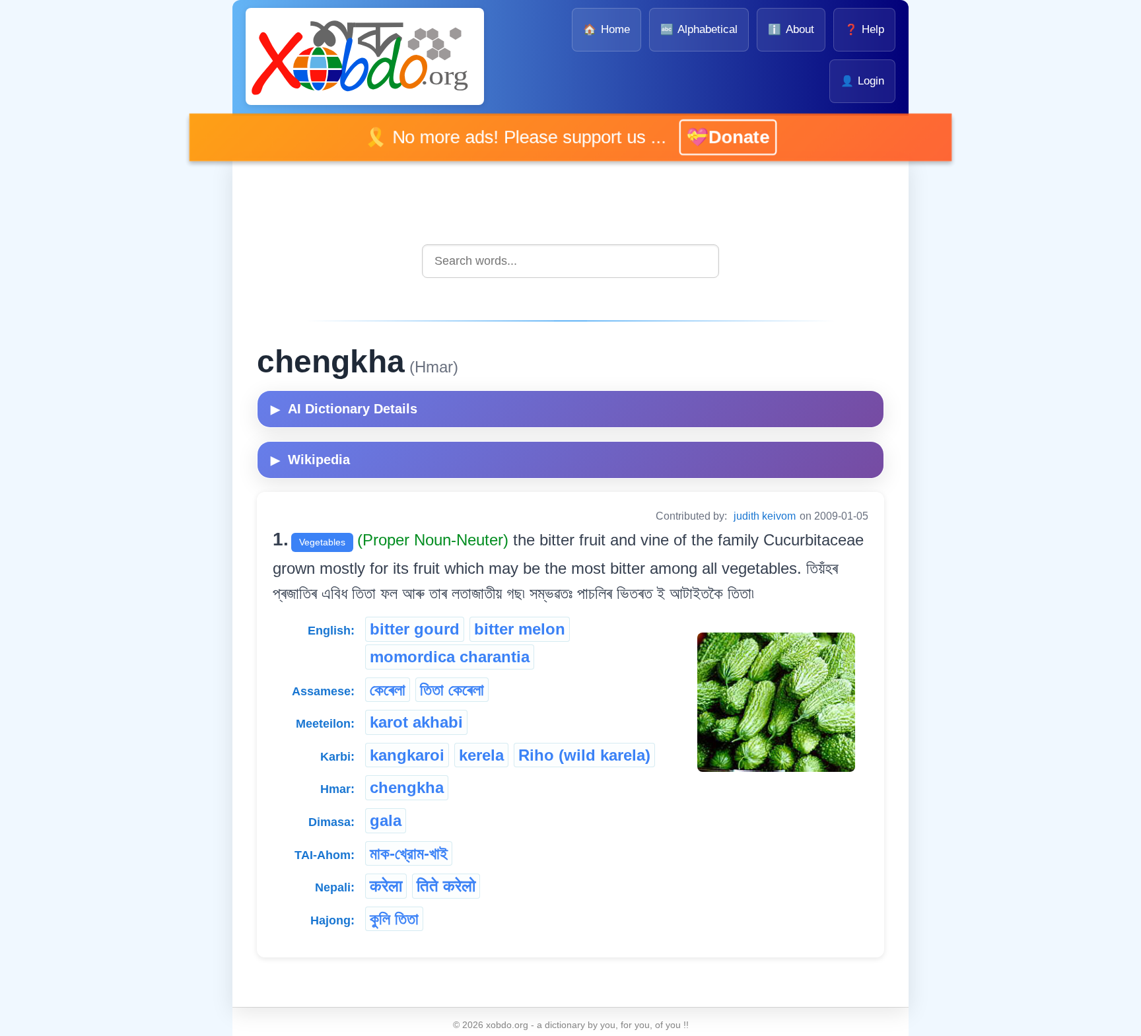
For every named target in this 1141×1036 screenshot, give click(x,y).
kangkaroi (407, 755)
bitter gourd (415, 629)
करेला (386, 886)
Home (606, 29)
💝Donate (711, 137)
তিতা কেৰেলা (452, 690)
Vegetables (322, 542)
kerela (481, 755)
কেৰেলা (387, 690)
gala (385, 820)
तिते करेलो (446, 886)
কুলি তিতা (394, 919)
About (790, 29)
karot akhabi (416, 722)
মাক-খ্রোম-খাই (409, 853)
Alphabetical (699, 29)
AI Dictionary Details (344, 408)
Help (864, 29)
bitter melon (519, 629)
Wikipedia (310, 459)
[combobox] (570, 261)
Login (862, 81)
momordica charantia (450, 657)
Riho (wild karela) (584, 755)
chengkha (407, 787)
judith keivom (765, 516)
